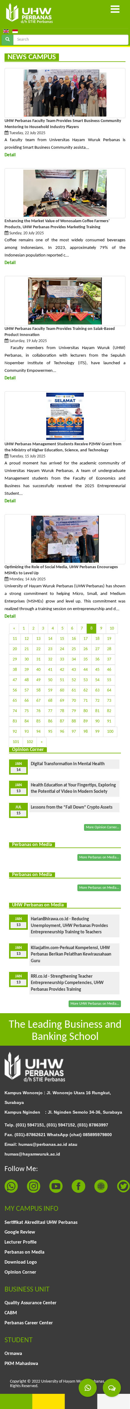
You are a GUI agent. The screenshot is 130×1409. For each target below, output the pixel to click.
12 (26, 639)
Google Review (20, 1232)
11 (15, 639)
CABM (11, 1313)
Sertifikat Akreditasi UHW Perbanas (41, 1222)
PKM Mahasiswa (21, 1363)
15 (62, 639)
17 (85, 639)
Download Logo (21, 1262)
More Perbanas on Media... (99, 857)
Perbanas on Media (24, 1252)
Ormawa (13, 1353)
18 (97, 639)
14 (50, 639)
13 (38, 639)
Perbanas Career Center (29, 1323)
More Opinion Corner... (102, 827)
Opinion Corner (20, 1272)
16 (74, 639)
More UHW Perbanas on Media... (94, 1004)
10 (112, 628)
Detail (10, 155)
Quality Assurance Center (31, 1303)
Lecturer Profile (21, 1242)
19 (109, 639)
